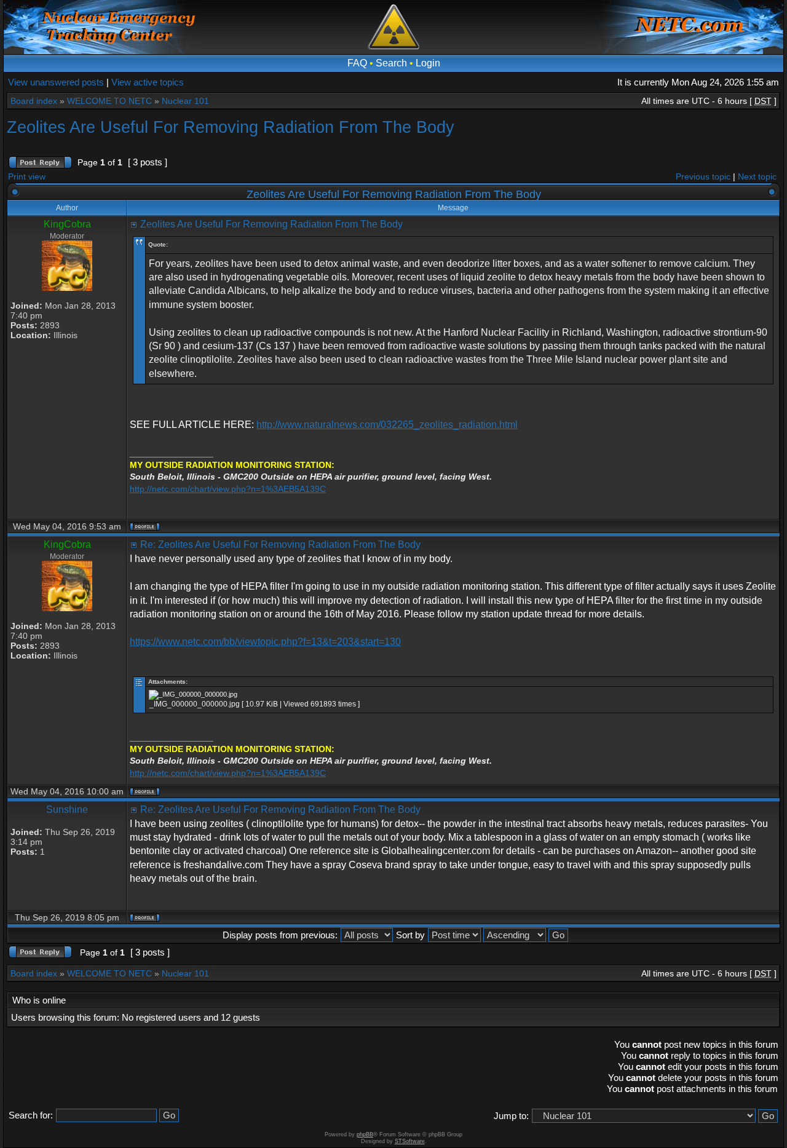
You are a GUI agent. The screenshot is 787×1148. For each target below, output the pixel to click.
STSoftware (410, 1141)
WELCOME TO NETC (109, 101)
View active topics (147, 82)
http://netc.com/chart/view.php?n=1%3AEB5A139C (228, 489)
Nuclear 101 (185, 101)
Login (428, 63)
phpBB (365, 1134)
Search (391, 63)
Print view (26, 176)
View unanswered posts (56, 82)
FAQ (357, 63)
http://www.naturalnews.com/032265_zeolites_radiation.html (387, 424)
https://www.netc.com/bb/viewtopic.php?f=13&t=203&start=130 (265, 641)
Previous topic (703, 176)
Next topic (757, 176)
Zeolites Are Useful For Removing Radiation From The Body (230, 127)
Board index (33, 101)
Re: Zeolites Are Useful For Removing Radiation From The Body (280, 544)
